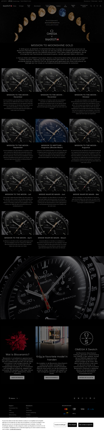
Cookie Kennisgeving (15, 429)
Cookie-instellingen (60, 424)
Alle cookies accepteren (85, 424)
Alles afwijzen (72, 424)
